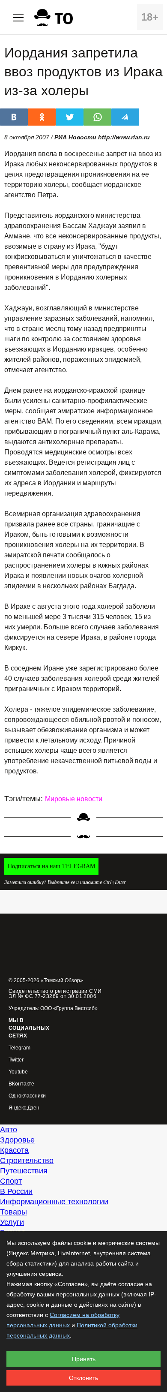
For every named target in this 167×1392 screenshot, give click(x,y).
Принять (83, 1359)
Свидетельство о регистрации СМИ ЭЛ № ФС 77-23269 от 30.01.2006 (55, 994)
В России (16, 1191)
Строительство (27, 1160)
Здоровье (17, 1140)
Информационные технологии (54, 1201)
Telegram (19, 1048)
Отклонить (83, 1377)
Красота (14, 1150)
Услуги (12, 1222)
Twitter (16, 1060)
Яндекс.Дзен (24, 1108)
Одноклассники (27, 1096)
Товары (13, 1212)
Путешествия (24, 1171)
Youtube (18, 1072)
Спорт (11, 1181)
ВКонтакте (21, 1084)
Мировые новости (73, 799)
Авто (8, 1129)
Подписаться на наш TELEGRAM (51, 866)
